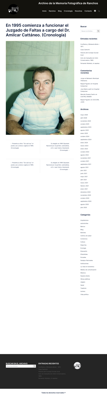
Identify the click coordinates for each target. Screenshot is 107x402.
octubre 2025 (85, 124)
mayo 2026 (84, 115)
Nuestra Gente (85, 276)
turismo (83, 291)
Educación (84, 251)
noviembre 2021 (86, 158)
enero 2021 (84, 189)
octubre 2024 (85, 136)
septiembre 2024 (86, 139)
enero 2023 (84, 149)
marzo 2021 (84, 183)
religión (83, 282)
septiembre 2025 (86, 127)
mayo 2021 (84, 176)
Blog (60, 11)
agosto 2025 (85, 130)
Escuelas (83, 257)
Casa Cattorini (85, 49)
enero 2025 (84, 133)
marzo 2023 (84, 146)
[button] (99, 11)
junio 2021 (84, 173)
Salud (82, 285)
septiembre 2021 (86, 164)
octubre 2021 (85, 161)
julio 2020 (84, 207)
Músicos (83, 273)
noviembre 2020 (86, 195)
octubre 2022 (85, 152)
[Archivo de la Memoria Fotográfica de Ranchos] (21, 9)
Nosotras (78, 11)
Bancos (83, 226)
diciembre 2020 (86, 192)
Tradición (83, 288)
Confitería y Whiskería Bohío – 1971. (49, 367)
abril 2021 (84, 179)
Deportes (83, 245)
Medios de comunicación (88, 270)
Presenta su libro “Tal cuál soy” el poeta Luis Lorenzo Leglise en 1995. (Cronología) (22, 146)
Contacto (88, 11)
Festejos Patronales (87, 260)
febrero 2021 (85, 186)
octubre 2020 (85, 198)
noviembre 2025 (86, 121)
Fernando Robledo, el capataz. (90, 63)
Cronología (68, 11)
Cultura (83, 242)
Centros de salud (86, 236)
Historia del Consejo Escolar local (49, 371)
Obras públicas (85, 279)
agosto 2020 (85, 204)
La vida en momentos (87, 266)
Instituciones (84, 263)
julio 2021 (84, 170)
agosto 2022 (85, 155)
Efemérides (84, 254)
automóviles (84, 223)
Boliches (83, 232)
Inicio (44, 11)
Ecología (83, 248)
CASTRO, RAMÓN (86, 96)
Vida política (84, 294)
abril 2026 (84, 118)
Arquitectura (84, 220)
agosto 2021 (84, 167)
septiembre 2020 (86, 201)
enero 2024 (84, 142)
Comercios (84, 239)
